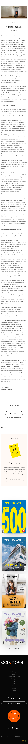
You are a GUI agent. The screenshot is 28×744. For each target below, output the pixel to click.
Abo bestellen (13, 413)
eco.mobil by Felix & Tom (14, 676)
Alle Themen (14, 674)
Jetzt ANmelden (14, 480)
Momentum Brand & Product (14, 741)
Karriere (14, 693)
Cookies (7, 736)
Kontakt (14, 688)
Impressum (3, 736)
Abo (14, 681)
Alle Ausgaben (14, 679)
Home (14, 683)
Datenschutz (24, 736)
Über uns (14, 686)
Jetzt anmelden (14, 703)
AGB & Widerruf (18, 736)
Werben (14, 690)
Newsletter (14, 698)
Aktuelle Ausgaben (14, 672)
